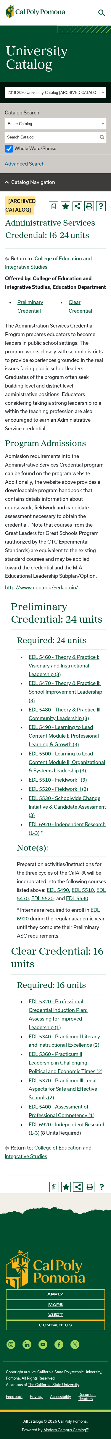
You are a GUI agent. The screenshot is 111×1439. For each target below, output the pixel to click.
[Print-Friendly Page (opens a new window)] (89, 206)
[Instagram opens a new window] (11, 1344)
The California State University (53, 1385)
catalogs (36, 1421)
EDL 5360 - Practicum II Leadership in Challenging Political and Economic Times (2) (65, 1062)
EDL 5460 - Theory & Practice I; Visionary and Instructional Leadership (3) (64, 665)
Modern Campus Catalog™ (66, 1430)
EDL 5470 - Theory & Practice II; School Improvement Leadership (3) (65, 691)
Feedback (14, 1396)
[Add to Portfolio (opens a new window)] (65, 206)
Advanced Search (25, 163)
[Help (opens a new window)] (101, 206)
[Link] (99, 311)
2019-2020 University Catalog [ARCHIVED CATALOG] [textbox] (54, 92)
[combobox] (55, 92)
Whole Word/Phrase (35, 148)
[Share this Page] (77, 206)
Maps (55, 1305)
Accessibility (60, 1396)
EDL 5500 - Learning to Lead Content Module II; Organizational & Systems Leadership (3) (67, 762)
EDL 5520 (42, 898)
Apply (55, 1294)
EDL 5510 (83, 890)
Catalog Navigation (33, 182)
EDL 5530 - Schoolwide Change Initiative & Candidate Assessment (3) (67, 806)
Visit (55, 1315)
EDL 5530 (77, 898)
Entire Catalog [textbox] (20, 124)
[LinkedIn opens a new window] (27, 1344)
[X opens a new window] (75, 1344)
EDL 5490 (58, 890)
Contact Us (55, 1325)
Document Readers (87, 1396)
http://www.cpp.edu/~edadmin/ (41, 587)
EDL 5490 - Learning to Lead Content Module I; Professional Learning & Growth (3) (64, 735)
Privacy (36, 1396)
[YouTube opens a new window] (43, 1344)
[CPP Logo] (45, 1269)
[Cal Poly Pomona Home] (35, 11)
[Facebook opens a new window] (59, 1344)
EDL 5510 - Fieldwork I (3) (58, 780)
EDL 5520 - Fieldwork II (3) (58, 789)
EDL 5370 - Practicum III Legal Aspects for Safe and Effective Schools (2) (63, 1089)
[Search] (102, 137)
